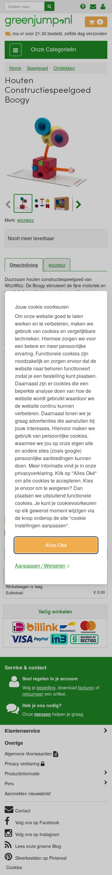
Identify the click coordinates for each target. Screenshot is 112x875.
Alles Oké (56, 545)
